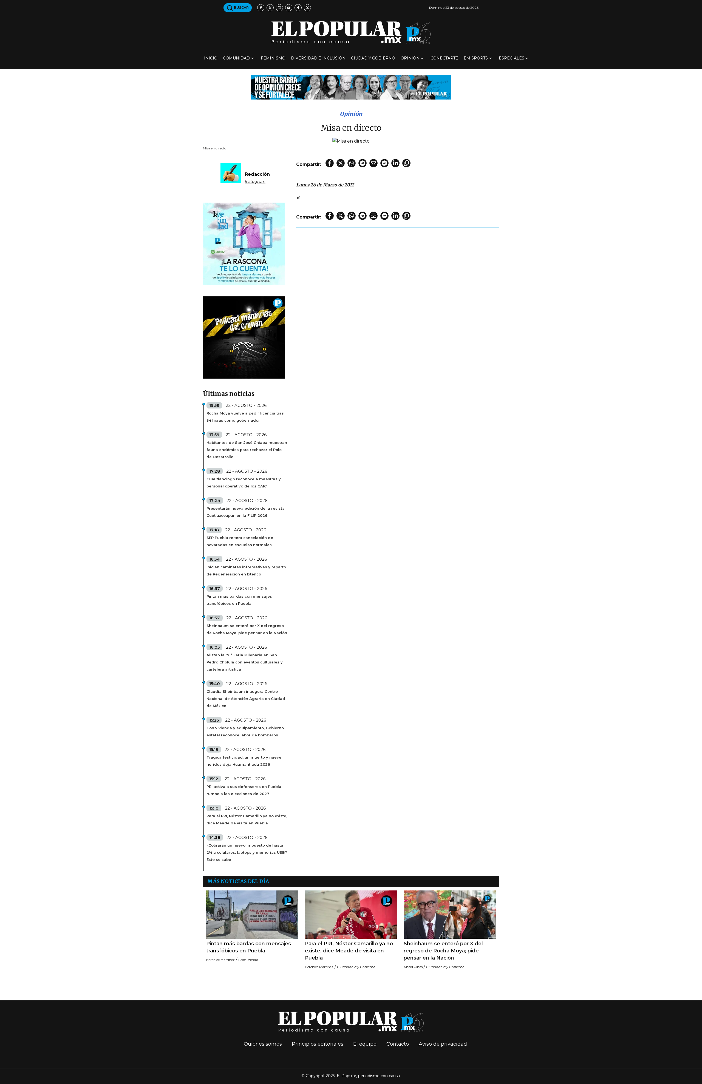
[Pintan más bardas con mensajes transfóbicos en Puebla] (252, 914)
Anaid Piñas (413, 967)
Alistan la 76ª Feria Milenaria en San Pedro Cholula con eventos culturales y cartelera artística (244, 662)
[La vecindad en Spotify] (244, 243)
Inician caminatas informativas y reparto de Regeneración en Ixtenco (246, 570)
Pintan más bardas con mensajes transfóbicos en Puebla (239, 600)
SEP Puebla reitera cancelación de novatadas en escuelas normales (239, 541)
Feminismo (273, 58)
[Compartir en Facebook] (329, 163)
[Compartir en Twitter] (340, 163)
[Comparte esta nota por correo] (373, 163)
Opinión (410, 58)
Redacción (257, 174)
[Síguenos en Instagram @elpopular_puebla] (279, 7)
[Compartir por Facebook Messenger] (384, 163)
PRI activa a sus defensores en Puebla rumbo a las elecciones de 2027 (243, 790)
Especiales (511, 58)
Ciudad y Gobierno (373, 58)
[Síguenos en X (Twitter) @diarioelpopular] (270, 7)
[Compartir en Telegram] (362, 163)
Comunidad (236, 58)
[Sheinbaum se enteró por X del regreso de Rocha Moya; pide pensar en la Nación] (450, 914)
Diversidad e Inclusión (318, 58)
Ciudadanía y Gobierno (356, 967)
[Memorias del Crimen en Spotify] (244, 337)
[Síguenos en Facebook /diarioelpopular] (260, 7)
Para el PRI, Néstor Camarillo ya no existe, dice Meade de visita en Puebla (246, 819)
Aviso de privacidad (443, 1044)
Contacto (397, 1044)
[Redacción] (230, 172)
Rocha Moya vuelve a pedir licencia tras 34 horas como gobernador (245, 416)
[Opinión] (351, 86)
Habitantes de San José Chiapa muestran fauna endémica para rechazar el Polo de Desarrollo (246, 449)
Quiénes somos (263, 1044)
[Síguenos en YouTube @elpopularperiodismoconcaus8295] (288, 7)
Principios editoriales (317, 1044)
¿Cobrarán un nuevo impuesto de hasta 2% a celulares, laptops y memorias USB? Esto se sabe (246, 852)
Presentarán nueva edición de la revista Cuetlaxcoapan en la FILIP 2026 (245, 512)
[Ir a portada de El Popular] (351, 32)
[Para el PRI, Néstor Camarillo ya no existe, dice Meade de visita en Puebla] (351, 914)
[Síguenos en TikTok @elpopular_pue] (298, 7)
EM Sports (476, 58)
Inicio (210, 58)
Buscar (241, 7)
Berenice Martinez (220, 960)
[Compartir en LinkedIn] (395, 163)
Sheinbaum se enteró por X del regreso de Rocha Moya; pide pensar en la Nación (246, 629)
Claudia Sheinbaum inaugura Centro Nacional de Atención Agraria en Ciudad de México (245, 698)
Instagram (255, 181)
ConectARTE (444, 58)
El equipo (365, 1044)
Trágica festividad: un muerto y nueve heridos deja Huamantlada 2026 (243, 761)
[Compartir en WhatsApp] (351, 163)
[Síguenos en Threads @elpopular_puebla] (307, 7)
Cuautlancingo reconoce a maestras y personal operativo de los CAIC (243, 482)
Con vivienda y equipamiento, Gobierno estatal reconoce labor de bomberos (245, 731)
